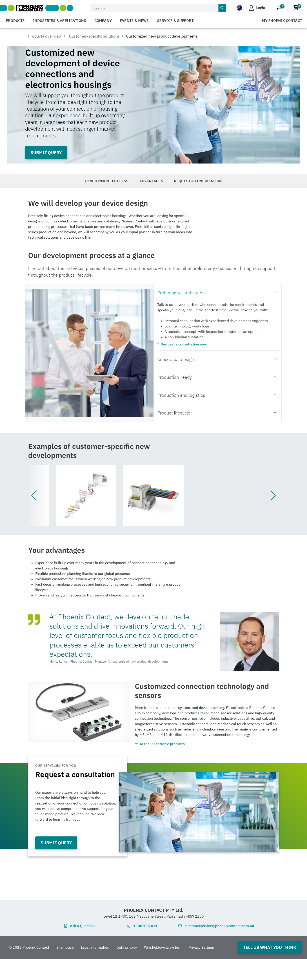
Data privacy (126, 947)
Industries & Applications (59, 20)
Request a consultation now (184, 344)
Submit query (46, 152)
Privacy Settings (202, 947)
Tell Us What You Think (269, 947)
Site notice (65, 947)
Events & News (134, 20)
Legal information (95, 947)
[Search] (222, 8)
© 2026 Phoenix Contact (29, 947)
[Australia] (239, 8)
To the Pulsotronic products (162, 744)
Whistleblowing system (162, 947)
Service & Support (175, 20)
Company (103, 20)
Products (15, 20)
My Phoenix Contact (282, 20)
